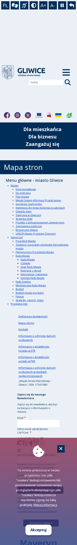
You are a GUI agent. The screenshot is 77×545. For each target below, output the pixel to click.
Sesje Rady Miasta (31, 267)
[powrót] (27, 72)
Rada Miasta (23, 256)
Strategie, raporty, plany (30, 300)
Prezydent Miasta (26, 241)
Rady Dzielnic (23, 281)
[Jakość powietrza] (69, 115)
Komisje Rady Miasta (32, 278)
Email (20, 418)
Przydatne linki (19, 304)
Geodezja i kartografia (29, 204)
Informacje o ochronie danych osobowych (37, 338)
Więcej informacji (45, 505)
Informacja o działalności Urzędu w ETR (33, 349)
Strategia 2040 (24, 219)
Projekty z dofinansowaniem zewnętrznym (40, 222)
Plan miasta (22, 196)
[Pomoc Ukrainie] (58, 115)
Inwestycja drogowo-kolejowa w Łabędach (40, 208)
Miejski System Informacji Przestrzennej (38, 200)
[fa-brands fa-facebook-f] (7, 115)
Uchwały (25, 263)
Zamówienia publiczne (29, 226)
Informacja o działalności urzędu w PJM (33, 359)
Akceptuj (38, 529)
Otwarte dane (24, 211)
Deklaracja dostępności (32, 316)
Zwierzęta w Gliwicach (28, 215)
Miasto (14, 185)
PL (5, 5)
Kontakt (23, 329)
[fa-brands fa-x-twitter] (28, 115)
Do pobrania (23, 193)
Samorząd (17, 237)
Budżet (20, 289)
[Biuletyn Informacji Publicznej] (49, 115)
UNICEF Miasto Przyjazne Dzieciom (36, 233)
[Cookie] (61, 449)
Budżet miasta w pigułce (30, 293)
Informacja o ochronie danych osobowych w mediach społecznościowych (37, 372)
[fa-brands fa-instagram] (17, 115)
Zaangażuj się (42, 144)
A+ (43, 5)
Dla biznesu (42, 136)
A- (52, 5)
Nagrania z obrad (31, 270)
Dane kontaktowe (26, 189)
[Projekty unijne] (39, 115)
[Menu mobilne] (66, 72)
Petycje (20, 296)
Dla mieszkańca (42, 129)
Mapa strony (26, 323)
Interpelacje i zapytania (34, 274)
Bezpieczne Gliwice (27, 230)
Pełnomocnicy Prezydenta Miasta (35, 252)
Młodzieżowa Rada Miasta (31, 285)
